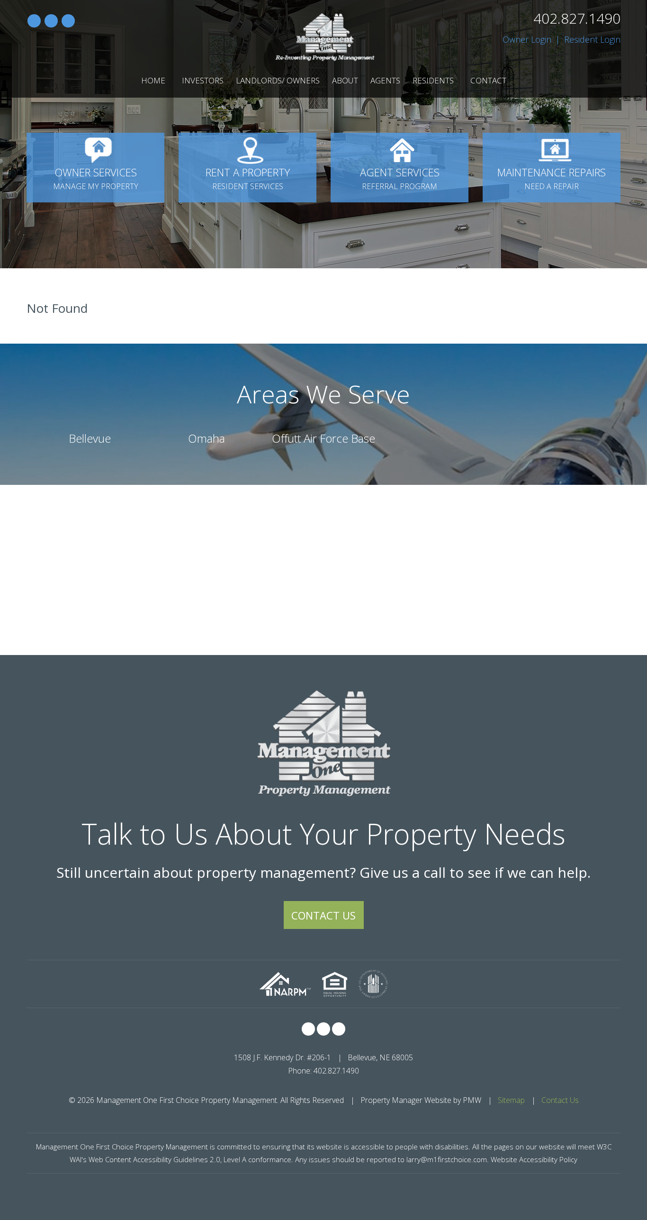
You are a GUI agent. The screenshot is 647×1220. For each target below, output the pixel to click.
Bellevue (90, 438)
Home (153, 80)
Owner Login (527, 39)
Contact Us (323, 915)
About (345, 80)
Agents (385, 80)
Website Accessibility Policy (534, 1159)
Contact (488, 80)
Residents (433, 80)
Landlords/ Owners (278, 80)
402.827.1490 (576, 18)
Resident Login (592, 39)
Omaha (206, 438)
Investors (203, 80)
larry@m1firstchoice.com (446, 1159)
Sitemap (511, 1100)
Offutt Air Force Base (323, 438)
